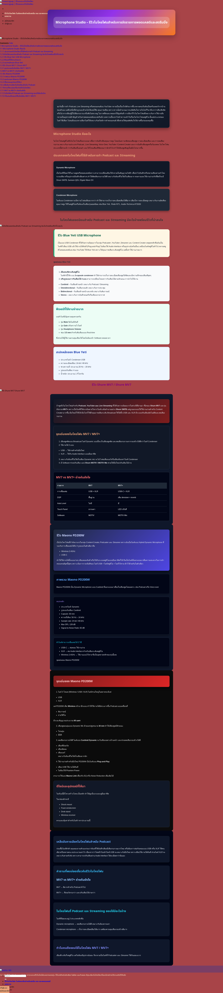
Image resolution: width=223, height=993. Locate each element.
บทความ (8, 16)
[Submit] (6, 979)
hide (11, 43)
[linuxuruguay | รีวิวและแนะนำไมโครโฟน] (16, 3)
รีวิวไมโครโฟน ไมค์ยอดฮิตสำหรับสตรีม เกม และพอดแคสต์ (28, 13)
